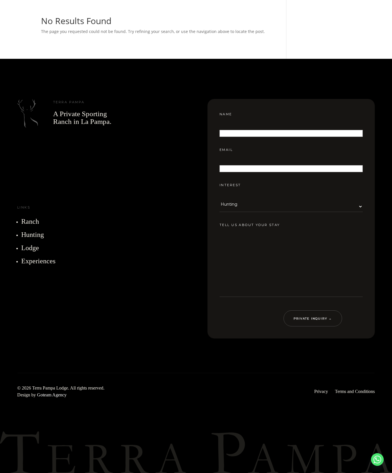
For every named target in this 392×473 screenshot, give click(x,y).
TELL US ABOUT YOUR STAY (250, 225)
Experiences (38, 261)
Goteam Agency (52, 394)
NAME (226, 114)
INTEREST (230, 185)
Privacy (321, 391)
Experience (251, 14)
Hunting (174, 14)
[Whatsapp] (377, 459)
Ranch (135, 14)
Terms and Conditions (355, 391)
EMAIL (226, 149)
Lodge (211, 14)
